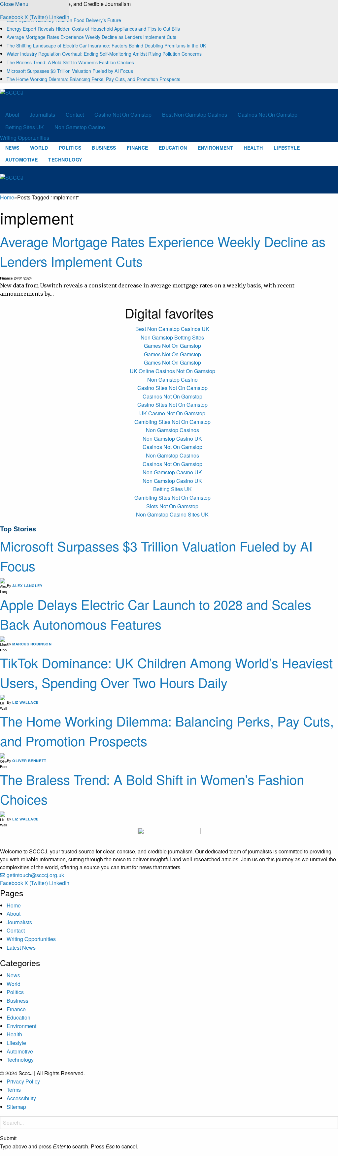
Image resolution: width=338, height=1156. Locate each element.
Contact (75, 114)
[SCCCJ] (31, 98)
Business (104, 147)
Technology (65, 159)
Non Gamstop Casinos (172, 430)
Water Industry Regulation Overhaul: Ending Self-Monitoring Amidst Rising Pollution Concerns (104, 53)
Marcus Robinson (31, 643)
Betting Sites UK (24, 127)
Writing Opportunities (24, 137)
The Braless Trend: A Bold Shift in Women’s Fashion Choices (70, 62)
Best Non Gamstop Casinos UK (172, 329)
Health (253, 147)
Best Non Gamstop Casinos (194, 114)
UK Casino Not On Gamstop (172, 413)
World (39, 147)
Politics (70, 147)
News (12, 147)
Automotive (21, 159)
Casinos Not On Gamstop (267, 114)
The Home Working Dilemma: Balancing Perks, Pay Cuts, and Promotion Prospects (93, 79)
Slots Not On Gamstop (172, 506)
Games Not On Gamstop (172, 345)
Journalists (42, 114)
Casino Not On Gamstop (123, 114)
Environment (215, 147)
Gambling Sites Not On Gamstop (172, 422)
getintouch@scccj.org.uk (35, 875)
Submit (8, 1138)
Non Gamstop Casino (79, 127)
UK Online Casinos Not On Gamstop (172, 371)
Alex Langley (27, 585)
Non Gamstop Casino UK (172, 438)
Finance (137, 147)
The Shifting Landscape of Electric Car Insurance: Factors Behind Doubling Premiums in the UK (106, 45)
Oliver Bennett (29, 760)
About (12, 114)
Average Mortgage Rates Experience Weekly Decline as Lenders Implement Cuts (91, 37)
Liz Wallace (25, 702)
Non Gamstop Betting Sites (172, 337)
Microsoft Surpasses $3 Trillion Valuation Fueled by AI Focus (70, 71)
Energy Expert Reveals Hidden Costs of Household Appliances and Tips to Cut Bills (93, 28)
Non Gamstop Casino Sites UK (172, 514)
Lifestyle (287, 147)
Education (173, 147)
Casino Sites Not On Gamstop (172, 388)
